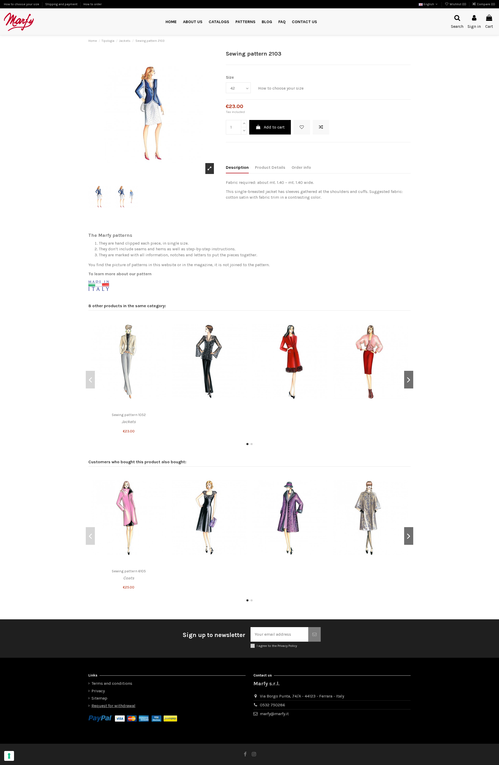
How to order (92, 4)
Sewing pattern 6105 (129, 571)
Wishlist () (458, 4)
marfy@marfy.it (274, 713)
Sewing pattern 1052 (129, 415)
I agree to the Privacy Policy (277, 646)
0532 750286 (272, 704)
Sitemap (99, 698)
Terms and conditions (111, 683)
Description (237, 167)
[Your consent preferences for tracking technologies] (9, 756)
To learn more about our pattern (120, 273)
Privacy (98, 690)
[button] (245, 22)
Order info (301, 167)
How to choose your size (22, 4)
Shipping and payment (61, 4)
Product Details (270, 167)
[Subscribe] (314, 634)
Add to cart (274, 127)
